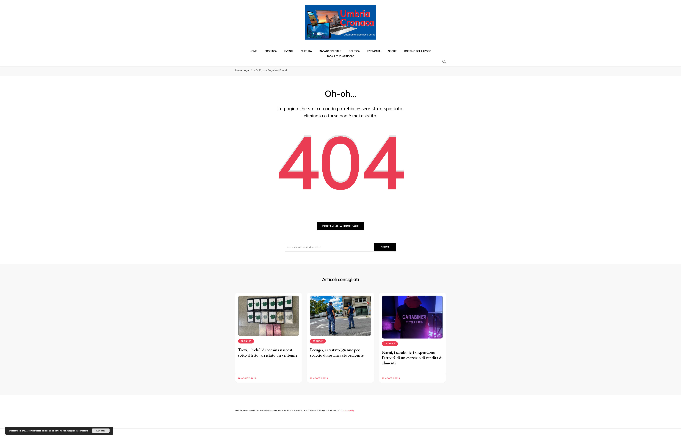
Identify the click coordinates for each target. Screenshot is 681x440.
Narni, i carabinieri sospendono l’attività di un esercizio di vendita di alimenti (412, 358)
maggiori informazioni (77, 430)
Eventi (288, 51)
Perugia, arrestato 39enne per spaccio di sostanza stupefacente (337, 352)
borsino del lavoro (417, 51)
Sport (392, 51)
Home (253, 51)
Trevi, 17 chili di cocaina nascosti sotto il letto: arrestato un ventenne (267, 352)
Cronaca (271, 51)
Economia (373, 51)
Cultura (306, 51)
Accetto (100, 430)
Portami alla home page (340, 226)
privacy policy (348, 410)
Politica (354, 51)
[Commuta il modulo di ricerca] (444, 61)
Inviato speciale (330, 51)
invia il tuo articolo (340, 56)
